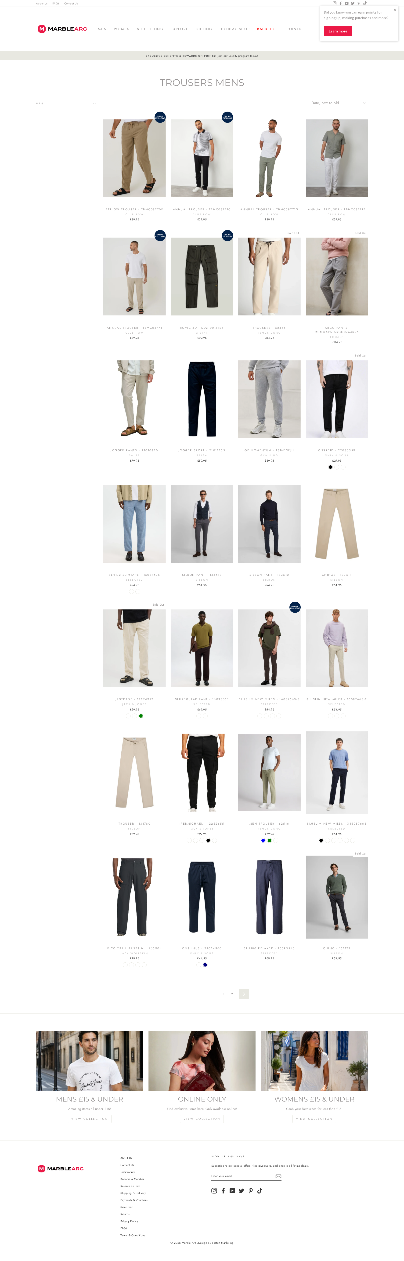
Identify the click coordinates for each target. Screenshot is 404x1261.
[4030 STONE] (125, 965)
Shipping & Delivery (133, 1193)
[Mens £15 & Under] (89, 1061)
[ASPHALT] (214, 840)
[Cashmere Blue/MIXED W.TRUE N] (131, 591)
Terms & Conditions (132, 1235)
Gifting (204, 29)
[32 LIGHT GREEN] (269, 840)
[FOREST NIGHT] (260, 716)
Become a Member (132, 1179)
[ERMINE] (327, 840)
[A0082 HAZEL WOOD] (144, 965)
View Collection (89, 1119)
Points (294, 29)
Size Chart (126, 1207)
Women (122, 29)
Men (102, 29)
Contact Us (71, 3)
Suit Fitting (150, 29)
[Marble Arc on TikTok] (260, 1191)
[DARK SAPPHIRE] (330, 716)
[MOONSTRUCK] (343, 716)
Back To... (268, 29)
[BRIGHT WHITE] (199, 965)
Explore (180, 29)
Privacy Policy (129, 1221)
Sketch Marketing (223, 1243)
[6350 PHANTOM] (138, 965)
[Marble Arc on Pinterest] (250, 1191)
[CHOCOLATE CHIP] (279, 716)
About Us (42, 3)
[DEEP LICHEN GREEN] (141, 716)
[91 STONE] (276, 840)
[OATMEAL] (205, 716)
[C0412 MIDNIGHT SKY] (131, 965)
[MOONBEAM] (128, 716)
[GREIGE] (334, 840)
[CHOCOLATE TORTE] (199, 716)
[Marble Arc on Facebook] (223, 1191)
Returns (125, 1214)
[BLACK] (330, 467)
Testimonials (128, 1172)
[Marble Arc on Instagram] (214, 1191)
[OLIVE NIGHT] (337, 467)
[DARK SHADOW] (272, 716)
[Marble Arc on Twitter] (241, 1191)
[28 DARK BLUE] (263, 840)
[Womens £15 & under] (314, 1061)
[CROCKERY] (189, 840)
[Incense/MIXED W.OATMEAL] (138, 591)
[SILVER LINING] (343, 467)
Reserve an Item (130, 1186)
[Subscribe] (278, 1176)
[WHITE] (134, 716)
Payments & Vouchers (134, 1200)
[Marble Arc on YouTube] (232, 1191)
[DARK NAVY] (205, 965)
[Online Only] (202, 1061)
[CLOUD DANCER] (337, 716)
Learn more (338, 31)
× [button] (395, 10)
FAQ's (56, 3)
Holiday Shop (235, 29)
